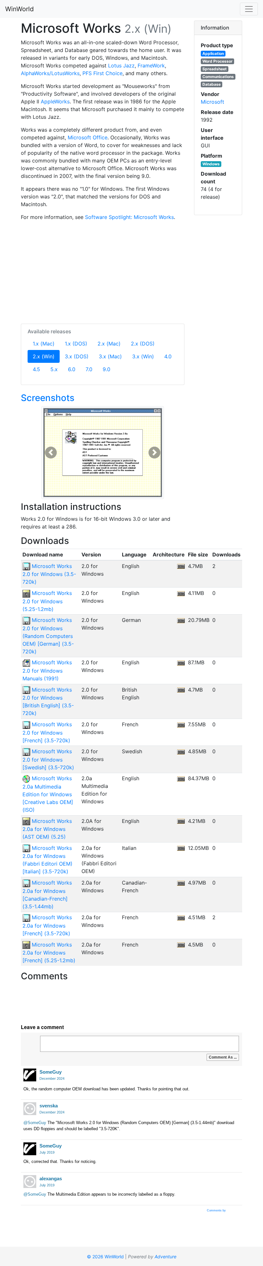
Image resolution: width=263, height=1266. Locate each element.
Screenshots (47, 397)
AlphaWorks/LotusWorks (50, 73)
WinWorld (19, 9)
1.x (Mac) (44, 343)
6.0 (71, 369)
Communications (218, 76)
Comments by (217, 1210)
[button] (51, 452)
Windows (211, 164)
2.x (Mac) (109, 343)
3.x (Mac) (110, 356)
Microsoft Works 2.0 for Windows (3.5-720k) (49, 574)
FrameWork (151, 65)
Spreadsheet (214, 68)
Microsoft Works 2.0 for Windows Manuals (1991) (47, 670)
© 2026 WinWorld (105, 1256)
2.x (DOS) (143, 343)
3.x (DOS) (77, 356)
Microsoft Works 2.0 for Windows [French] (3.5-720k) (47, 732)
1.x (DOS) (76, 343)
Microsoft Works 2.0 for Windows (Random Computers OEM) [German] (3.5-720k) (48, 636)
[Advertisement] (102, 271)
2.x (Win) (46, 356)
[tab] (218, 28)
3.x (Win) (143, 356)
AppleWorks (55, 101)
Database (211, 84)
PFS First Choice (102, 73)
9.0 (106, 369)
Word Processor (217, 61)
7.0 (89, 369)
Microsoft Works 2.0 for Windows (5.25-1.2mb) (47, 601)
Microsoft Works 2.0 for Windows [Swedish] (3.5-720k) (48, 759)
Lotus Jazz (121, 65)
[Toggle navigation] (249, 9)
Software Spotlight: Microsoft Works (129, 217)
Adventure (165, 1256)
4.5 (36, 369)
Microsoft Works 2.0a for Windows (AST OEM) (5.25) (47, 829)
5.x (54, 369)
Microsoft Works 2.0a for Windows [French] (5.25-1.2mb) (48, 952)
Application (213, 53)
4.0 (168, 356)
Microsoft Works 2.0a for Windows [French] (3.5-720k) (47, 925)
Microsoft (212, 102)
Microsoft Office (87, 137)
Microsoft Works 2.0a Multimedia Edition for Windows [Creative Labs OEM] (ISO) (47, 794)
